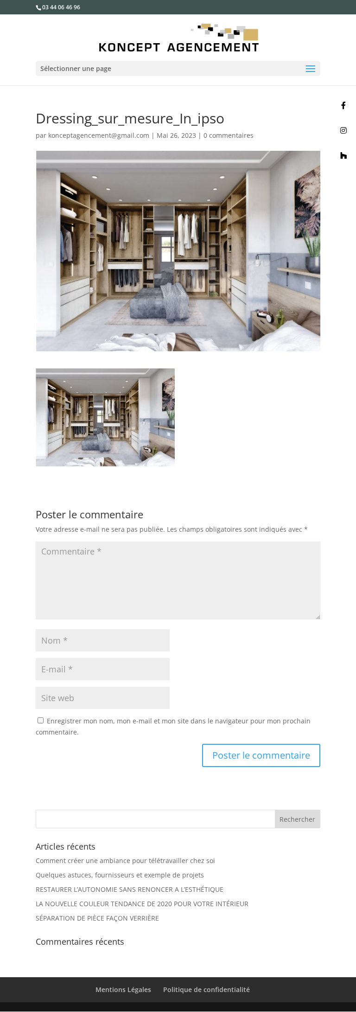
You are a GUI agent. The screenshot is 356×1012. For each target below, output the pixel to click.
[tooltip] (343, 105)
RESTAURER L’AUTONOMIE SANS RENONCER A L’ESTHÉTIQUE (129, 889)
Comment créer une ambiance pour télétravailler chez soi (125, 860)
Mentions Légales (123, 989)
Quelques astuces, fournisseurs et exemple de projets (120, 874)
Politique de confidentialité (206, 989)
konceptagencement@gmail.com (98, 135)
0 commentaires (228, 135)
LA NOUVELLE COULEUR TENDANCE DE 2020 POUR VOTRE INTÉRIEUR (142, 903)
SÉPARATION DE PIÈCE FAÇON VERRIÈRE (97, 918)
